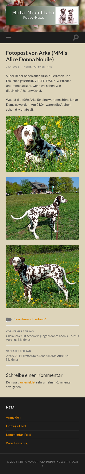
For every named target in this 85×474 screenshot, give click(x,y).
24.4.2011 (12, 66)
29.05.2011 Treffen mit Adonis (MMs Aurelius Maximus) (37, 355)
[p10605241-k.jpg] (42, 238)
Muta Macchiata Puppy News (41, 461)
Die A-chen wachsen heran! (29, 319)
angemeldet (27, 382)
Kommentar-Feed (18, 434)
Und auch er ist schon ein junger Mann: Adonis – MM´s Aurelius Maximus (42, 336)
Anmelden (13, 417)
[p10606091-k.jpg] (42, 307)
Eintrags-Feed (16, 426)
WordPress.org (16, 443)
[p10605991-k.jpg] (42, 170)
